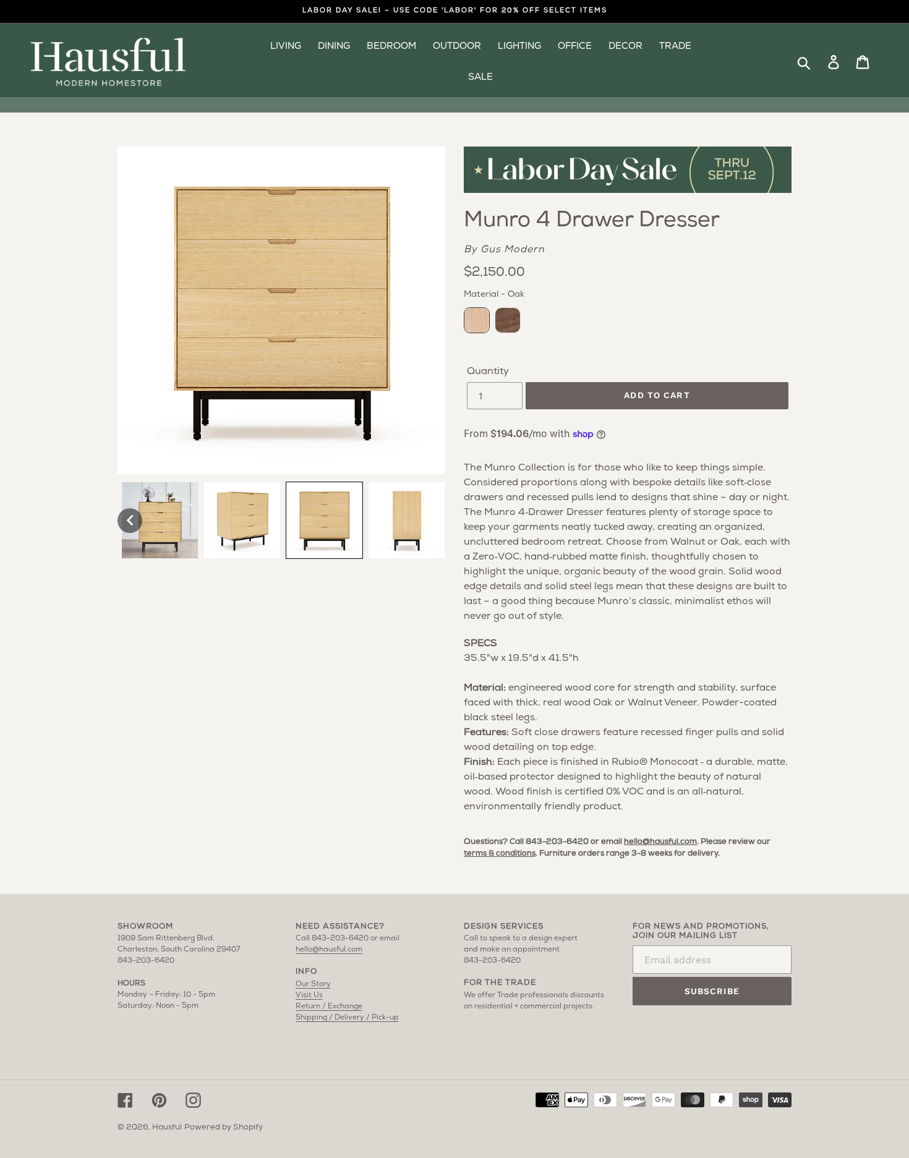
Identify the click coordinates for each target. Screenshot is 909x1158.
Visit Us (309, 995)
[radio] (477, 320)
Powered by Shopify (223, 1127)
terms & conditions (500, 853)
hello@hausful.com (660, 842)
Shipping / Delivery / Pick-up (347, 1017)
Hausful (167, 1127)
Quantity (488, 372)
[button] (129, 520)
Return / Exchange (329, 1006)
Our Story (313, 984)
